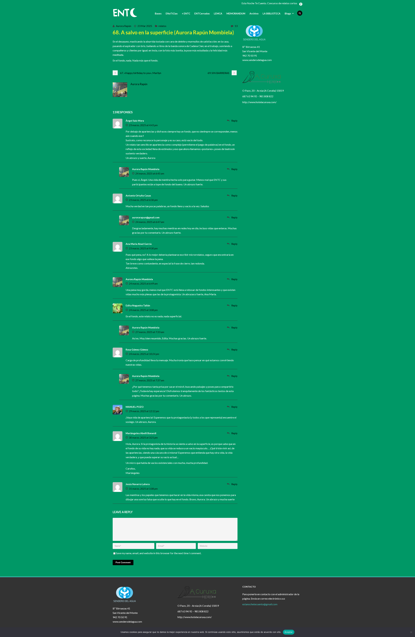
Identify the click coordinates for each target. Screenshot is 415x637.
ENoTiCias (172, 13)
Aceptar (289, 632)
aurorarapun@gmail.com (146, 217)
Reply (234, 120)
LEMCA (218, 13)
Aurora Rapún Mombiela (145, 169)
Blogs (288, 13)
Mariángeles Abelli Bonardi (141, 433)
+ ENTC (186, 13)
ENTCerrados (202, 13)
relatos (162, 25)
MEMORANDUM (235, 13)
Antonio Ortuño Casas (138, 195)
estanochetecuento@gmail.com (259, 604)
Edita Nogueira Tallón (138, 305)
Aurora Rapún (123, 25)
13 (236, 25)
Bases (158, 13)
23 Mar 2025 (144, 25)
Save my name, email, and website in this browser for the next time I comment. (158, 553)
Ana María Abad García (139, 243)
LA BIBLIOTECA (271, 13)
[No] (411, 632)
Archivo (253, 13)
